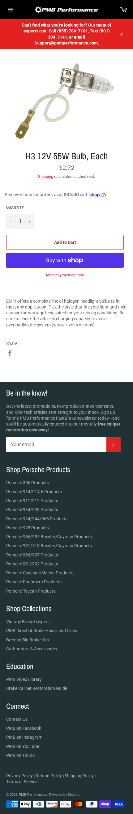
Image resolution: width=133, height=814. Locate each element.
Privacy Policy (19, 775)
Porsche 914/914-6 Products (34, 491)
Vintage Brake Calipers (27, 621)
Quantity (15, 207)
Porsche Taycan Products (30, 591)
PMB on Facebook (23, 728)
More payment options (65, 275)
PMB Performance (33, 795)
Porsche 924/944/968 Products (36, 518)
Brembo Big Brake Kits (27, 639)
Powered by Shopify (64, 795)
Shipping (45, 176)
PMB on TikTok (20, 755)
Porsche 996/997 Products (32, 554)
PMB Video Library (24, 679)
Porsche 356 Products (27, 482)
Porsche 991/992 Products (32, 563)
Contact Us (17, 719)
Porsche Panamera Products (34, 581)
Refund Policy (49, 775)
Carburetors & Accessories (31, 648)
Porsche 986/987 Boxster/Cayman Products (49, 536)
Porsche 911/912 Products (32, 500)
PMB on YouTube (22, 746)
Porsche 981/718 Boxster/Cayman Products (49, 545)
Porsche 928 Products (27, 527)
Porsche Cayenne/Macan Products (39, 572)
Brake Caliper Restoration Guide (36, 688)
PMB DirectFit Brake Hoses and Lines (41, 630)
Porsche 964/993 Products (32, 509)
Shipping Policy (79, 775)
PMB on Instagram (24, 737)
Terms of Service (21, 781)
